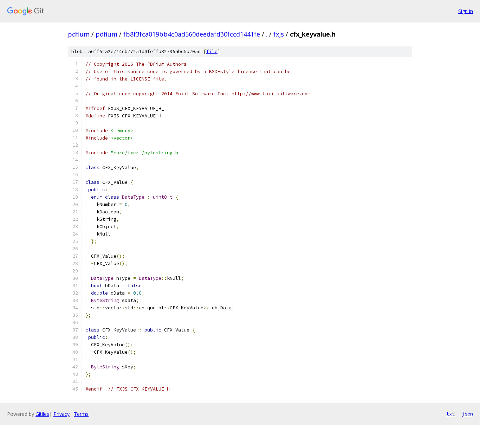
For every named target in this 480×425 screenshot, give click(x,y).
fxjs (278, 34)
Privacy (61, 414)
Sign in (465, 11)
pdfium (79, 34)
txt (450, 414)
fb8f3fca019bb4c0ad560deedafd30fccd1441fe (191, 34)
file (212, 51)
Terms (81, 414)
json (467, 414)
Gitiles (42, 414)
